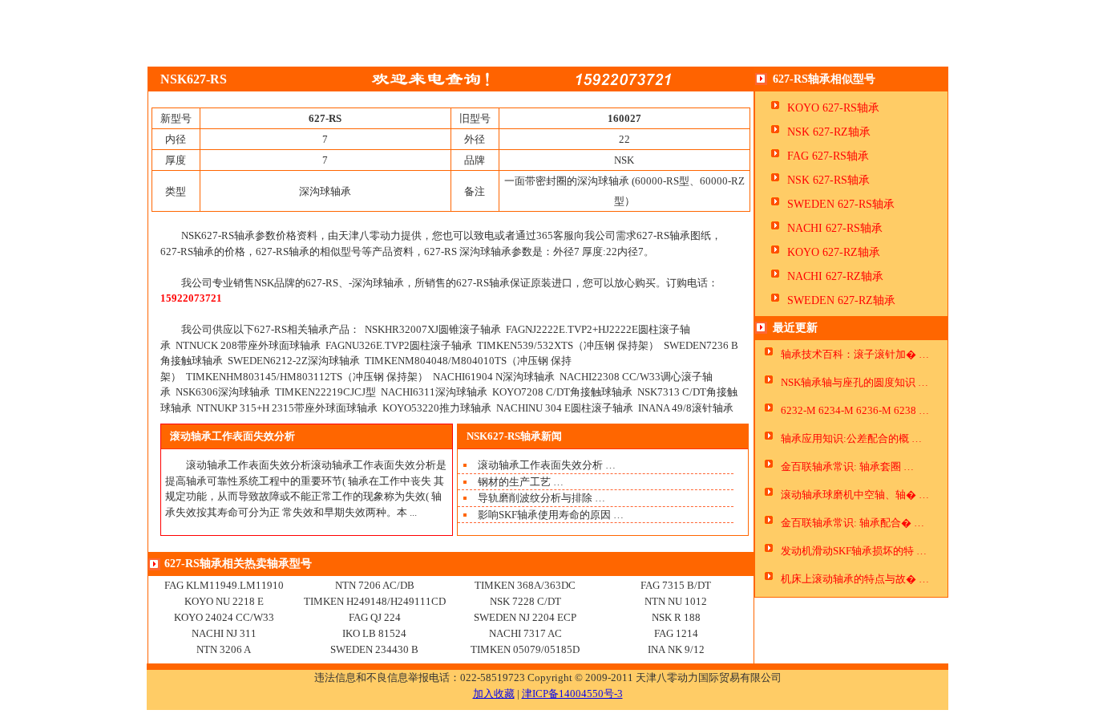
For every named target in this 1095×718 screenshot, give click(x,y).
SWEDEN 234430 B (374, 649)
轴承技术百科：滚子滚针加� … (855, 354)
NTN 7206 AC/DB (374, 585)
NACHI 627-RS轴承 (835, 228)
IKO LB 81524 (374, 633)
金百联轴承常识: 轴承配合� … (852, 523)
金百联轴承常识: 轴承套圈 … (847, 466)
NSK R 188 (676, 617)
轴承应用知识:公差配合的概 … (851, 438)
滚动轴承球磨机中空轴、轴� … (855, 495)
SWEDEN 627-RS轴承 (841, 204)
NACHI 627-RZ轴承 (835, 276)
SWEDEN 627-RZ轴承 (841, 300)
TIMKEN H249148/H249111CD (375, 601)
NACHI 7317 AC (525, 633)
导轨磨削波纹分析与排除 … (541, 498)
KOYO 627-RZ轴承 (833, 252)
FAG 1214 (676, 633)
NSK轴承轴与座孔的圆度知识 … (854, 382)
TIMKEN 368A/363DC (525, 585)
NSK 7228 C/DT (525, 601)
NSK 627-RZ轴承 (829, 132)
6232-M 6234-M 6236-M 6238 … (855, 410)
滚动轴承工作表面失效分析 (232, 436)
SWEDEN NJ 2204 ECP (525, 617)
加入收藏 (494, 694)
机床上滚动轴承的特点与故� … (855, 579)
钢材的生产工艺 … (521, 482)
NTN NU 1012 (675, 601)
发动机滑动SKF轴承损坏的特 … (854, 551)
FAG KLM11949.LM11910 (224, 585)
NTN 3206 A (223, 649)
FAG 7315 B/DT (675, 585)
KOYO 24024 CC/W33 (224, 617)
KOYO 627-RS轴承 (833, 108)
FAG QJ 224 (375, 617)
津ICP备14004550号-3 (572, 694)
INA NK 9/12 (676, 649)
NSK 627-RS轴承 (828, 180)
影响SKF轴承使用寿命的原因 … (551, 515)
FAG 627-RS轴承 (828, 156)
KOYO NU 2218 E (224, 601)
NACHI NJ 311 (224, 633)
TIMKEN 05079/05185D (525, 649)
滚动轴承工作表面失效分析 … (547, 465)
